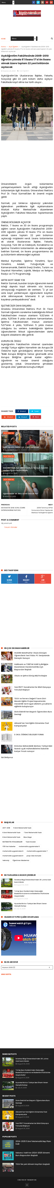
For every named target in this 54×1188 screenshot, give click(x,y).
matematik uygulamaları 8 (13, 856)
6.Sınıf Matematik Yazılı (11, 832)
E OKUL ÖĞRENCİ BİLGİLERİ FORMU (29, 734)
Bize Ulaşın (28, 837)
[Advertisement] (27, 161)
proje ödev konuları (34, 856)
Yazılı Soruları (31, 842)
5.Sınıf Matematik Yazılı (22, 828)
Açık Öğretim (13, 47)
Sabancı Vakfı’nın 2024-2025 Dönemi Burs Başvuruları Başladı (33, 1154)
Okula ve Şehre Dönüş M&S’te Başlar (30, 675)
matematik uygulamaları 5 (29, 846)
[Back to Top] (27, 1185)
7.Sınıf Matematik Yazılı (33, 832)
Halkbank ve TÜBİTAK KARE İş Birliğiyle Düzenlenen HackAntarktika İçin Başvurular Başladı (31, 667)
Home (3, 39)
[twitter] (38, 2)
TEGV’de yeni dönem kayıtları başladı (33, 1164)
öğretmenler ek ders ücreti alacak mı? (20, 493)
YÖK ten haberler (9, 846)
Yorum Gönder (10, 527)
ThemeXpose (32, 1180)
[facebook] (33, 2)
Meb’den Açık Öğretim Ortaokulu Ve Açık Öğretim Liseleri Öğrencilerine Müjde (25, 469)
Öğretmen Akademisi (21, 860)
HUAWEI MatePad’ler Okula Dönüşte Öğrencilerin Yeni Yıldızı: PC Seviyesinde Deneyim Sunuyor (31, 655)
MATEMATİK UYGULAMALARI (12, 842)
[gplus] (51, 2)
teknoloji (6, 860)
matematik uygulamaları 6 (13, 851)
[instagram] (42, 2)
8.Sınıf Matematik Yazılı (11, 837)
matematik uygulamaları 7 (37, 851)
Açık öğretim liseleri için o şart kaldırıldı (21, 447)
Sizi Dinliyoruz (7, 757)
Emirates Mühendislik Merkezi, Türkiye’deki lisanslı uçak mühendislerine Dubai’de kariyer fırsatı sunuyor (33, 749)
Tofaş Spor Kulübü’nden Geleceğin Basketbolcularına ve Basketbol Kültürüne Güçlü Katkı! (31, 893)
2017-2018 (6, 828)
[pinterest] (46, 2)
